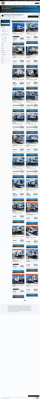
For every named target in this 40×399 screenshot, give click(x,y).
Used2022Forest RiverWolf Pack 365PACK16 (31, 57)
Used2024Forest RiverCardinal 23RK (31, 79)
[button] (20, 15)
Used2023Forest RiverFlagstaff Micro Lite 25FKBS (31, 261)
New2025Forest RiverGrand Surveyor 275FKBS (18, 286)
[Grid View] (36, 21)
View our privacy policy (6, 398)
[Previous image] (13, 27)
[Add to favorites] (23, 31)
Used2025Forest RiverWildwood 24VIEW (31, 238)
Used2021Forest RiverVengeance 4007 (18, 146)
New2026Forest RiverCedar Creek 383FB (31, 190)
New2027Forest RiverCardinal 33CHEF (18, 79)
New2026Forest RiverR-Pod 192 (17, 123)
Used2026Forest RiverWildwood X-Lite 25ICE (18, 57)
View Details (32, 41)
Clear (8, 32)
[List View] (37, 21)
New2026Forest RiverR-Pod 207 (31, 123)
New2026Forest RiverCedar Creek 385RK (18, 190)
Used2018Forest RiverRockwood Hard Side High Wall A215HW (32, 214)
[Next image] (23, 27)
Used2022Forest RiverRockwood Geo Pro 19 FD (31, 286)
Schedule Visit (37, 3)
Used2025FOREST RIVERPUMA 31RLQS (31, 146)
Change (4, 32)
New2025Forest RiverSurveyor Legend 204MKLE (17, 261)
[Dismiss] (28, 395)
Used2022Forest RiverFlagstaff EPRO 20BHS (18, 237)
